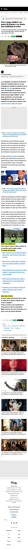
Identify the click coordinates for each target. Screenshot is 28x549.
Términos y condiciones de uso (14, 506)
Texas (10, 12)
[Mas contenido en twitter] (14, 523)
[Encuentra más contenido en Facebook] (2, 36)
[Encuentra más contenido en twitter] (5, 36)
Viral (9, 326)
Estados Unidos (8, 330)
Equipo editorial (14, 485)
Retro (19, 537)
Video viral (22, 326)
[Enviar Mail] (2, 74)
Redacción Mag (7, 74)
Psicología (20, 12)
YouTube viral (14, 326)
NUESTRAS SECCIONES (14, 527)
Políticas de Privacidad (14, 509)
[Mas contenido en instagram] (16, 523)
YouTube (4, 326)
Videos (19, 530)
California (6, 12)
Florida (2, 12)
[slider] (14, 54)
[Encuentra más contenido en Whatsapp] (8, 36)
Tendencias (6, 328)
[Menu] (2, 9)
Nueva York (15, 12)
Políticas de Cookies (14, 511)
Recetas (19, 541)
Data (19, 534)
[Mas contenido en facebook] (11, 523)
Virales (8, 541)
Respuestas (9, 530)
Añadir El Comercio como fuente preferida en (14, 18)
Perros (12, 328)
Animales (17, 328)
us (8, 534)
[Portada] (14, 484)
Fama (9, 537)
